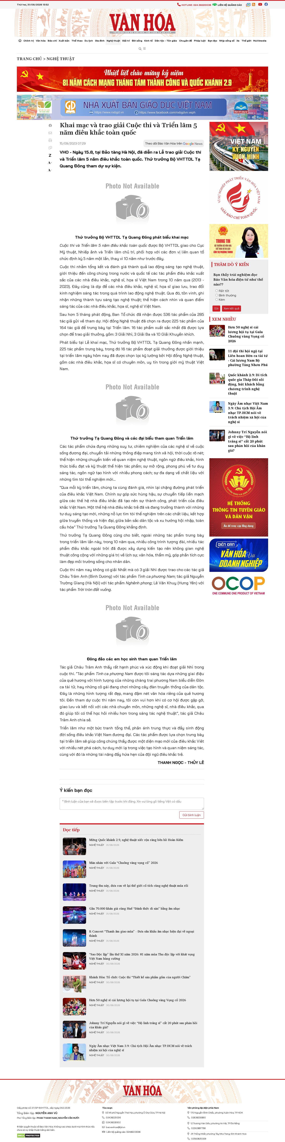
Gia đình (99, 40)
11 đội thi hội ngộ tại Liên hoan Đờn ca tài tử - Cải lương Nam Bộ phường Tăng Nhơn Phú (248, 357)
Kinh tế (148, 40)
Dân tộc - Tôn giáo (166, 40)
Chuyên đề (185, 40)
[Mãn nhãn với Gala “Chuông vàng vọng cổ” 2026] (74, 869)
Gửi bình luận (192, 815)
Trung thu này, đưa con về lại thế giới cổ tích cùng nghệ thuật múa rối (138, 885)
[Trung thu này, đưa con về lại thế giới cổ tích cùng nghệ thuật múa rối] (74, 892)
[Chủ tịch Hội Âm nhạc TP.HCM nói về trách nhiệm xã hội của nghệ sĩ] (74, 1052)
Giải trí (126, 40)
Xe (238, 40)
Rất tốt (224, 291)
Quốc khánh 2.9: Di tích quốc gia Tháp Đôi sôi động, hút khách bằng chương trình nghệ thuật (247, 384)
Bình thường (227, 295)
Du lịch (89, 40)
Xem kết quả (231, 308)
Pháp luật (200, 40)
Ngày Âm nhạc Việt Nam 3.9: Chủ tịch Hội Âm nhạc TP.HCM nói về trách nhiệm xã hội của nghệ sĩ (140, 1048)
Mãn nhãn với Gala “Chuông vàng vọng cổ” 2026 (123, 862)
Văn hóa (41, 40)
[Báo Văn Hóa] (142, 1090)
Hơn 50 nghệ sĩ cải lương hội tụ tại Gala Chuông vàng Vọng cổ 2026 (137, 1000)
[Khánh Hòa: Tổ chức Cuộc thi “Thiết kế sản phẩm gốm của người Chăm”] (74, 983)
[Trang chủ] (19, 41)
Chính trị (28, 40)
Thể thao (77, 40)
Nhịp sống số (226, 40)
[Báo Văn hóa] (142, 22)
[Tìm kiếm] (140, 49)
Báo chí (52, 40)
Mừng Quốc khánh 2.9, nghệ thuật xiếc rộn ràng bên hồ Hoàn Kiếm (136, 839)
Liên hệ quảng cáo (230, 4)
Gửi (216, 308)
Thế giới (246, 40)
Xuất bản (64, 40)
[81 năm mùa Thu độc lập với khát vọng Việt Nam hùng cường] (74, 961)
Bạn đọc (212, 40)
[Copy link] (50, 147)
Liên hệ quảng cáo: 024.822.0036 (123, 1131)
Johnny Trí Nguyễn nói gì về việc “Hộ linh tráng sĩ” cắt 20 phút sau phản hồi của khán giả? (143, 1025)
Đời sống (137, 40)
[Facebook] (50, 125)
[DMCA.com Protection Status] (28, 1135)
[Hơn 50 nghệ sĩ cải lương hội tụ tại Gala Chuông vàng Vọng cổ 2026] (74, 1006)
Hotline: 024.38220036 (196, 4)
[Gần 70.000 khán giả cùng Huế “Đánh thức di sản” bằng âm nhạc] (74, 915)
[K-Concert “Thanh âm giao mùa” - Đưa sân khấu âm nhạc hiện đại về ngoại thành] (74, 938)
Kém (222, 299)
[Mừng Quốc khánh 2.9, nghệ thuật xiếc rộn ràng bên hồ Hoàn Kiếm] (74, 846)
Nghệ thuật (113, 40)
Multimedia (259, 40)
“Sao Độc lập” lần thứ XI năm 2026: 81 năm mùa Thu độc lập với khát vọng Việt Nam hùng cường (142, 956)
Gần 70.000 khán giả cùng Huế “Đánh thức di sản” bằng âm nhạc (134, 908)
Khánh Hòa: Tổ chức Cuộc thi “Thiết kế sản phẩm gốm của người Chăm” (140, 977)
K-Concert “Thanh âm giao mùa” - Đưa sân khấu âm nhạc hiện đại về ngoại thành (141, 933)
